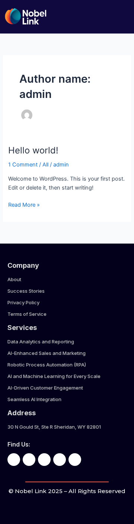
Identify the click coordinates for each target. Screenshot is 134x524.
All (45, 164)
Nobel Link (31, 491)
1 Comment (23, 164)
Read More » (24, 204)
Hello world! (33, 150)
